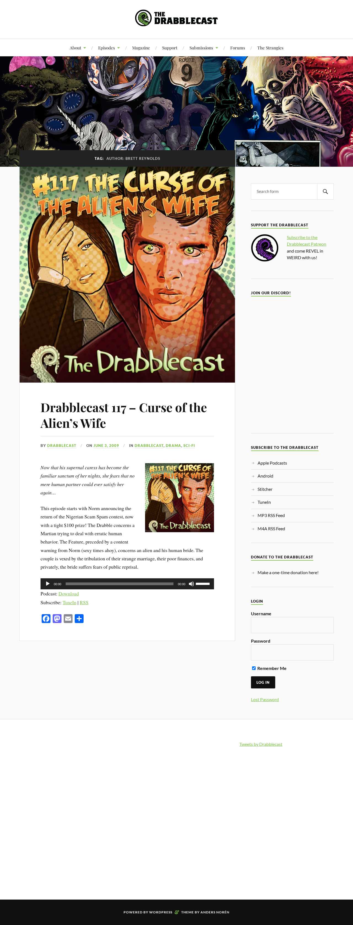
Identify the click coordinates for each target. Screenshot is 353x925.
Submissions (201, 48)
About (75, 48)
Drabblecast (61, 445)
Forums (237, 48)
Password (260, 640)
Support (169, 48)
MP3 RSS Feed (271, 515)
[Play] (47, 584)
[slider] (203, 583)
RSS (84, 602)
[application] (127, 583)
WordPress (160, 912)
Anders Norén (214, 912)
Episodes (106, 48)
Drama (173, 445)
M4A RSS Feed (271, 528)
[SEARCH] (325, 191)
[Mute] (191, 584)
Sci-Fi (189, 445)
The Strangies (270, 48)
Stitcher (265, 489)
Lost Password (265, 699)
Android (265, 475)
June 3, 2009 (106, 445)
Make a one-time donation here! (288, 572)
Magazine (141, 48)
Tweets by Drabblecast (260, 744)
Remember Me (271, 668)
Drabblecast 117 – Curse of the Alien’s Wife (124, 415)
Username (261, 613)
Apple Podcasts (272, 462)
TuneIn (69, 602)
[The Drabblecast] (176, 22)
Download (68, 593)
